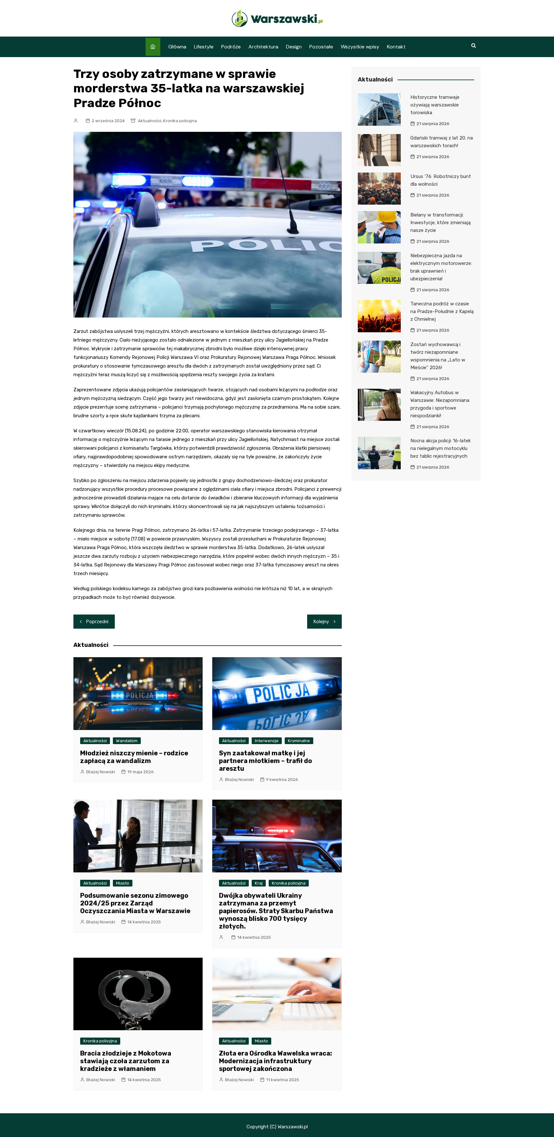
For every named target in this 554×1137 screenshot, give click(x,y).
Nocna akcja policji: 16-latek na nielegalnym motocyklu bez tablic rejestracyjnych (440, 448)
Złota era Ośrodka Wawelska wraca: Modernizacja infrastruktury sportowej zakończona (275, 1061)
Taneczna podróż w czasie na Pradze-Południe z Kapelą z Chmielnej (442, 311)
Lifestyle (204, 46)
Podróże (231, 46)
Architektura (263, 46)
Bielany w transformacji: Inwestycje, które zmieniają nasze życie (440, 222)
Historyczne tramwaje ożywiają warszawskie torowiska (434, 104)
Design (294, 46)
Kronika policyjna (180, 120)
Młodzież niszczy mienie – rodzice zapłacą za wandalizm (134, 757)
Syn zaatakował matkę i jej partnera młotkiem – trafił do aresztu (265, 760)
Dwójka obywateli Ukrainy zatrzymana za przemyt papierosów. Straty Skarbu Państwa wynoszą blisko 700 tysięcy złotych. (276, 911)
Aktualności (149, 120)
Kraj (259, 883)
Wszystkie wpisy (360, 46)
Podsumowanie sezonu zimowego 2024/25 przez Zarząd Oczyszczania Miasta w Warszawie (135, 903)
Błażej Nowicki (100, 771)
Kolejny (321, 621)
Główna (177, 46)
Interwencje (267, 740)
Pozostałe (321, 46)
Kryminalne (299, 740)
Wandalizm (127, 740)
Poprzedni (97, 621)
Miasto (122, 883)
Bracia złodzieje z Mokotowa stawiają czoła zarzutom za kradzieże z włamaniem (125, 1061)
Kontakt (396, 46)
